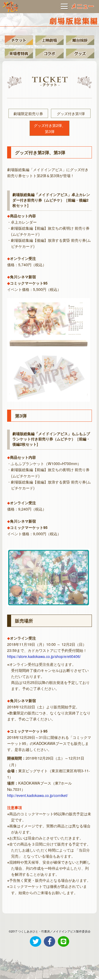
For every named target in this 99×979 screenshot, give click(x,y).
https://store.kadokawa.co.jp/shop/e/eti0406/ (44, 656)
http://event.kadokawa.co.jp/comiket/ (37, 795)
